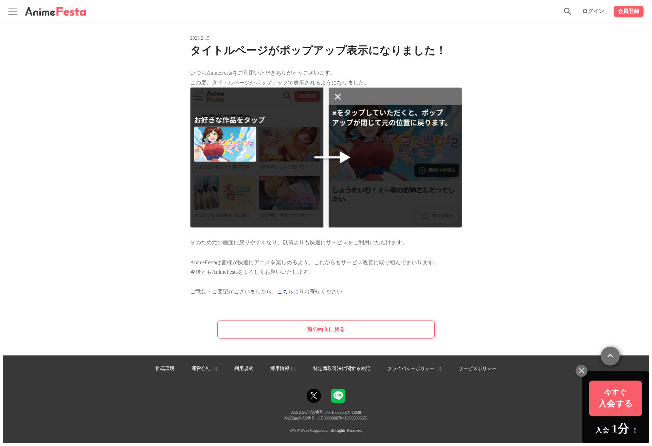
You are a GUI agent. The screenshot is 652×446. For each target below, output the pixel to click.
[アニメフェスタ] (55, 11)
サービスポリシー (477, 368)
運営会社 (202, 368)
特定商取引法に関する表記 (341, 368)
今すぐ (615, 398)
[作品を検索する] (568, 11)
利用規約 (243, 368)
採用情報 (280, 368)
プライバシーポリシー (411, 368)
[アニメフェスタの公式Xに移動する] (314, 396)
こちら (285, 291)
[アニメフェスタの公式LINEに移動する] (338, 400)
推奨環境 (165, 368)
